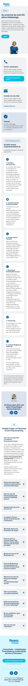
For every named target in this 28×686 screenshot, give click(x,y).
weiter (5, 36)
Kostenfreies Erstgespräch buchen (13, 78)
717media (17, 681)
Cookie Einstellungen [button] (17, 680)
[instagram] (11, 412)
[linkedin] (16, 412)
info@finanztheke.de (9, 106)
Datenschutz (7, 680)
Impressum (20, 678)
